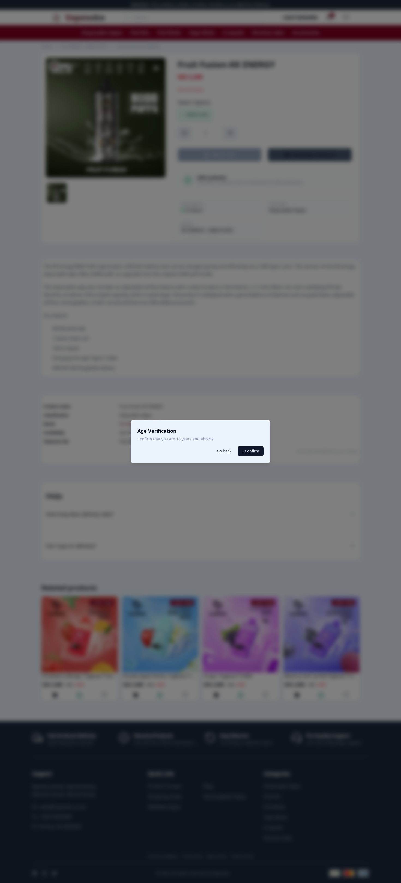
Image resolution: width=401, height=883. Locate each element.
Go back (224, 451)
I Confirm (250, 451)
